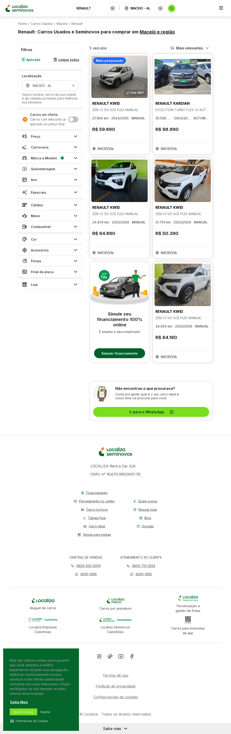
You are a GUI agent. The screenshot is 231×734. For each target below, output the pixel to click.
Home (22, 24)
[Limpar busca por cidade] (160, 8)
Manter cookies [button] (23, 712)
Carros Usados (42, 24)
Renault (77, 24)
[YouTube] (121, 657)
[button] (86, 574)
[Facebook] (131, 657)
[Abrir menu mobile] (221, 8)
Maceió (62, 24)
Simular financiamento (120, 353)
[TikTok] (110, 657)
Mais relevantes (189, 48)
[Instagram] (99, 657)
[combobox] (92, 8)
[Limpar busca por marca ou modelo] (112, 8)
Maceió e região (157, 32)
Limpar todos (68, 60)
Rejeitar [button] (45, 712)
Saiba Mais (19, 702)
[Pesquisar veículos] (171, 8)
